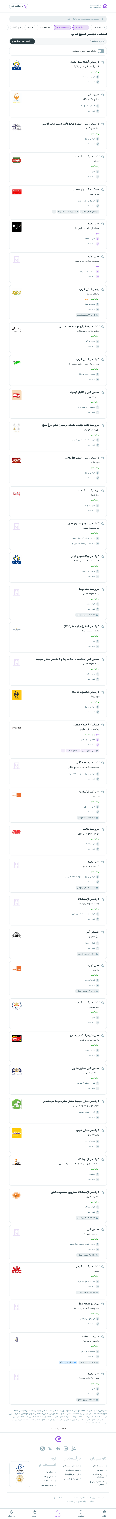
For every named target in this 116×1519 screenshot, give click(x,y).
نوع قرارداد (16, 27)
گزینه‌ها (81, 1516)
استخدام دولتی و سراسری (97, 1483)
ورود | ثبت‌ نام (17, 6)
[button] (99, 27)
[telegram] (58, 1448)
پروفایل (11, 1516)
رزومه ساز (100, 1470)
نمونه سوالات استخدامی (98, 1476)
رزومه (34, 1516)
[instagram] (42, 1448)
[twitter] (50, 1448)
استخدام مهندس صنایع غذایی (89, 34)
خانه (104, 1516)
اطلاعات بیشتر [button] (60, 1428)
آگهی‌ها (58, 1516)
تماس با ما (48, 1476)
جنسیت (30, 27)
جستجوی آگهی (98, 1465)
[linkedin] (65, 1448)
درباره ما (50, 1472)
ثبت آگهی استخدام (21, 41)
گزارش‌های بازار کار (71, 1478)
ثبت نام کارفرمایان (71, 1474)
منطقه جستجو (44, 27)
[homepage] (58, 1439)
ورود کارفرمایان (72, 1470)
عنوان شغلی (64, 27)
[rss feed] (73, 1448)
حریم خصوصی (47, 1485)
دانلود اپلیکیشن (47, 1480)
